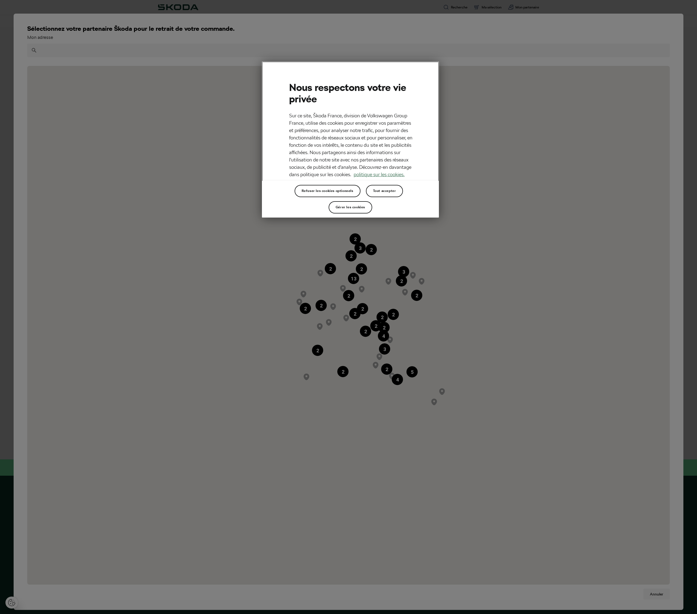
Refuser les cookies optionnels (327, 191)
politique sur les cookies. (379, 174)
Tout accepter (384, 191)
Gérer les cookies (350, 207)
